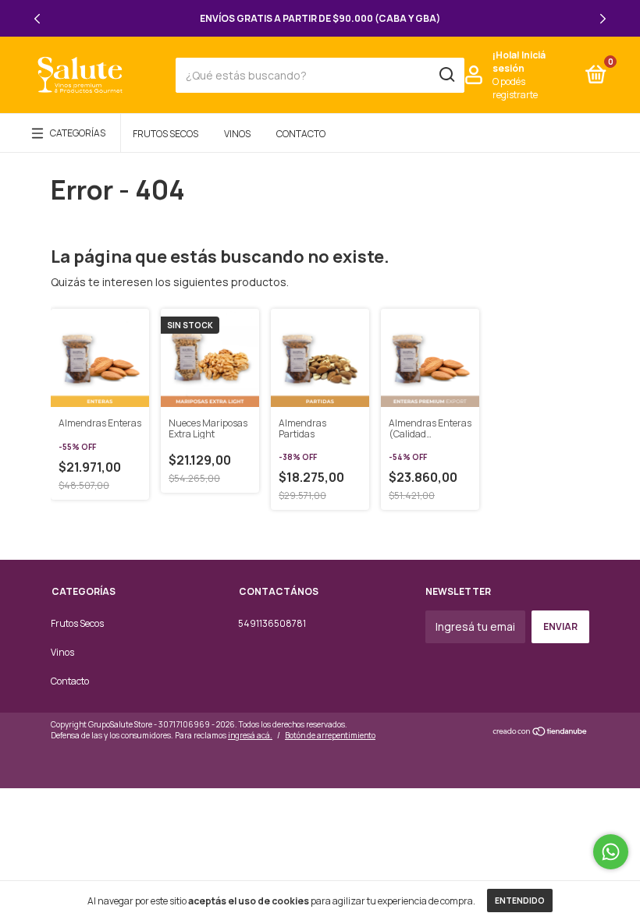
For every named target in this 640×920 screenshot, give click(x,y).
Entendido (520, 900)
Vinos (237, 133)
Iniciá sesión (519, 61)
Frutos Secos (165, 133)
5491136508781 (272, 623)
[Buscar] (446, 75)
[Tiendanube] (540, 731)
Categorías (77, 133)
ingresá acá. (250, 735)
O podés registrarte (515, 88)
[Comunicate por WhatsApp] (610, 851)
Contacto (300, 133)
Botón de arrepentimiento (330, 735)
